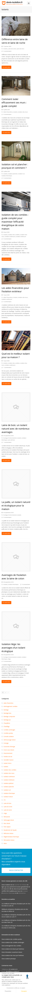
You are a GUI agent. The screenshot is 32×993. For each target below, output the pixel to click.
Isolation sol (21, 174)
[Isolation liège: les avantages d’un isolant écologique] (16, 626)
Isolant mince (7, 763)
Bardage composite (9, 716)
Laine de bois (11, 440)
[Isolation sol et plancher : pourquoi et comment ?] (16, 151)
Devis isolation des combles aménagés (13, 942)
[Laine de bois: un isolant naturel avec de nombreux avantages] (16, 407)
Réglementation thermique (11, 837)
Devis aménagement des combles (11, 946)
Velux (5, 843)
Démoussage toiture (10, 740)
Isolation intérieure (21, 236)
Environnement (12, 438)
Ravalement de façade (10, 830)
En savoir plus (6, 67)
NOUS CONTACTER (16, 870)
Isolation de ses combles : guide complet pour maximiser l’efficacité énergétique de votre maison (15, 221)
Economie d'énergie (9, 746)
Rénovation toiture (9, 840)
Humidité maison (8, 760)
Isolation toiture (8, 796)
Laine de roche (12, 49)
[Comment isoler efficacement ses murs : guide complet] (16, 86)
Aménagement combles (10, 706)
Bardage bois (7, 713)
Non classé (7, 823)
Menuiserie (7, 817)
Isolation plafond (8, 783)
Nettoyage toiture (9, 820)
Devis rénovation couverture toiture (12, 952)
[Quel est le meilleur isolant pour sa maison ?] (16, 340)
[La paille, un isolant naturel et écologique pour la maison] (16, 483)
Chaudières (7, 723)
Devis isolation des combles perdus (12, 939)
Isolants (5, 49)
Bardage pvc (7, 720)
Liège (9, 659)
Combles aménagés (9, 730)
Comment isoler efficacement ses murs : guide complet (14, 102)
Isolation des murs (23, 112)
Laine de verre (20, 49)
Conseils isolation (9, 736)
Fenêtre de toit (8, 756)
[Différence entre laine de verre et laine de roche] (16, 26)
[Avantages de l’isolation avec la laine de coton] (16, 556)
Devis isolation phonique (9, 958)
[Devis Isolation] (12, 3)
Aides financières (8, 112)
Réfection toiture (8, 833)
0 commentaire (7, 51)
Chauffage (7, 726)
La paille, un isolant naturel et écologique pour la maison (16, 505)
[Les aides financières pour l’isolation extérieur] (16, 276)
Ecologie (5, 438)
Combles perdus (8, 733)
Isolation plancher (13, 174)
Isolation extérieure (10, 236)
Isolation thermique (7, 176)
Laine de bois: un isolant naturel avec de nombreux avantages (16, 428)
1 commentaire (7, 367)
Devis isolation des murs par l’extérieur (13, 955)
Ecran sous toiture (9, 750)
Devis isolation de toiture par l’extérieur (13, 949)
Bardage (6, 710)
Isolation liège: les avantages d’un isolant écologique (13, 647)
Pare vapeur (7, 827)
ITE (5, 800)
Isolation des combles (14, 234)
